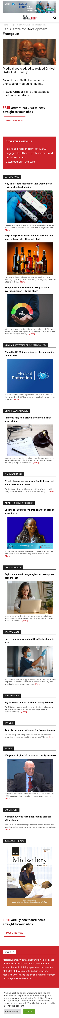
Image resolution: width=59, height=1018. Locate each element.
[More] (7, 230)
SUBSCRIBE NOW (14, 120)
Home (5, 25)
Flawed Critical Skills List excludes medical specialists (26, 93)
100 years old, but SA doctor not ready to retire (30, 755)
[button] (4, 18)
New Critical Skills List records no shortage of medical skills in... (25, 81)
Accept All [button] (28, 1011)
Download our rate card (20, 161)
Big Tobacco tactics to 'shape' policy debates (29, 702)
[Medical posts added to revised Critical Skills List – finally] (29, 52)
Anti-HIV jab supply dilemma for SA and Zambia (30, 730)
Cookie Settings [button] (12, 1011)
